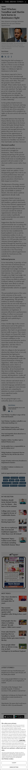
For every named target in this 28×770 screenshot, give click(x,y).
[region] (14, 744)
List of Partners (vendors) (7, 758)
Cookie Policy (22, 740)
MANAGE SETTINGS (14, 767)
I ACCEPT (14, 762)
